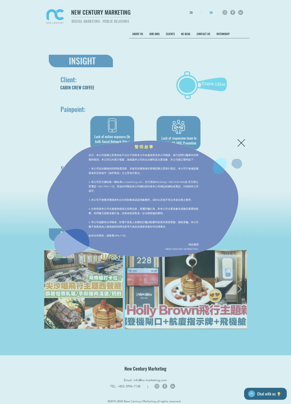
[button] (241, 143)
